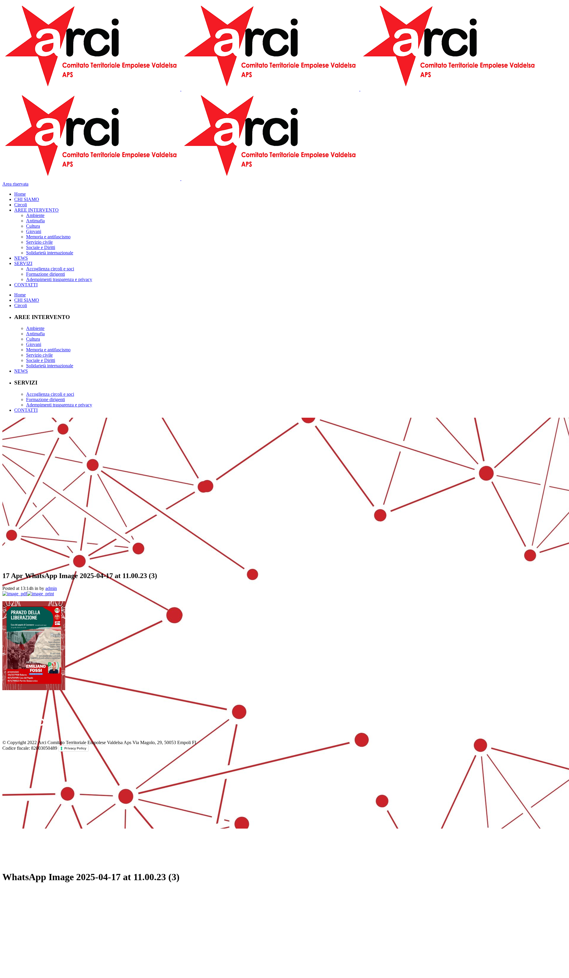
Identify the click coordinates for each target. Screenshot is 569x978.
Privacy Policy (75, 748)
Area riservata (15, 183)
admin (51, 588)
